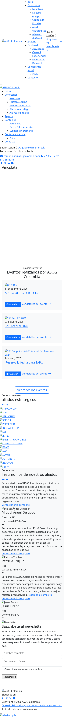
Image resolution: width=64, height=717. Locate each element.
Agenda (32, 41)
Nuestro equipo (18, 102)
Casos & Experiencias (21, 127)
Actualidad (38, 48)
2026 (35, 74)
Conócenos (34, 5)
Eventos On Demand (21, 130)
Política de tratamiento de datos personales (32, 236)
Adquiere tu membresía (32, 147)
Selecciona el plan (41, 224)
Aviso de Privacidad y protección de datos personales (32, 705)
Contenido (33, 45)
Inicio (31, 1)
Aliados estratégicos (21, 109)
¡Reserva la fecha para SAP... (24, 362)
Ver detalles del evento (35, 304)
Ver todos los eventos (32, 390)
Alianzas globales (19, 112)
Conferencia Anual (15, 134)
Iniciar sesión (7, 147)
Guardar (13, 304)
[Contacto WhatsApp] (9, 715)
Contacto (33, 77)
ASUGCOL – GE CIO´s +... (22, 293)
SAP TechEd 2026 (16, 326)
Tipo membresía (11, 224)
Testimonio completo (40, 594)
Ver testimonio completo (16, 504)
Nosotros (37, 9)
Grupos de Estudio (20, 105)
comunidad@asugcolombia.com (21, 156)
